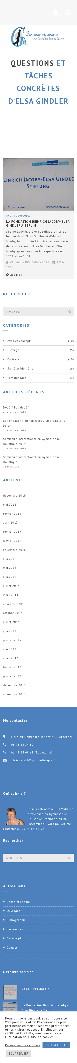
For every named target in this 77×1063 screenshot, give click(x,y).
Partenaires (15, 929)
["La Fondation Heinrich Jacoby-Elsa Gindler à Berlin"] (38, 184)
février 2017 (12, 531)
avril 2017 (10, 522)
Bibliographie (16, 920)
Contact (12, 947)
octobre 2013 (13, 613)
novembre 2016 (14, 550)
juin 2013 (9, 631)
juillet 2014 (11, 586)
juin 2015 (9, 577)
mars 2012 (10, 658)
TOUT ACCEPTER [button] (56, 1045)
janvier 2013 (12, 640)
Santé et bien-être (20, 368)
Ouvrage (13, 350)
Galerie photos (17, 938)
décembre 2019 (14, 495)
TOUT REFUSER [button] (19, 1053)
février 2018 (12, 514)
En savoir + (17, 275)
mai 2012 (9, 649)
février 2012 (12, 667)
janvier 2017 (12, 541)
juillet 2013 (11, 622)
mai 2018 (9, 504)
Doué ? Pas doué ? (16, 407)
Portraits (13, 359)
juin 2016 (9, 559)
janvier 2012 (12, 676)
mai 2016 (9, 568)
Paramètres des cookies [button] (22, 1045)
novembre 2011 (14, 694)
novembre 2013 (14, 604)
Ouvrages (13, 911)
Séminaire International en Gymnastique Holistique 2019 (31, 441)
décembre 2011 (14, 685)
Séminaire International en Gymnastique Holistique (31, 459)
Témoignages (16, 378)
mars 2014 (10, 595)
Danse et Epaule (18, 902)
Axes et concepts (18, 215)
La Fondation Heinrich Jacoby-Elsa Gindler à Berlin (38, 223)
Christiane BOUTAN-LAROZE (29, 262)
